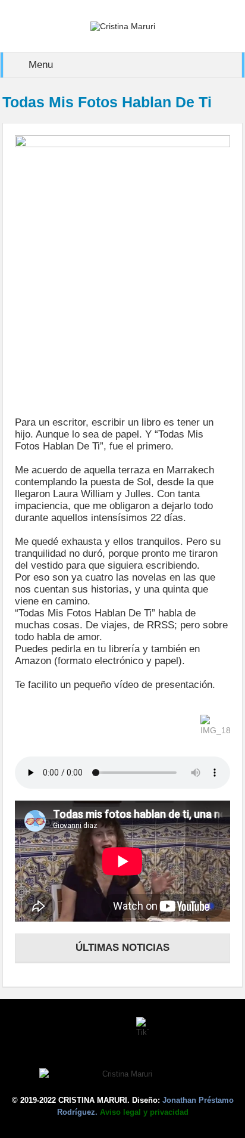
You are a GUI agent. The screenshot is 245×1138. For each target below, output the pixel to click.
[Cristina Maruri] (122, 25)
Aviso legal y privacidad (144, 1112)
